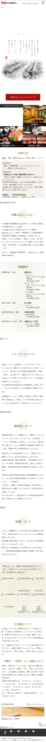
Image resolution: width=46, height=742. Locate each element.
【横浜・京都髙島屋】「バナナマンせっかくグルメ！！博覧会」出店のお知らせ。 (21, 167)
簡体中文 (35, 3)
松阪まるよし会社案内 (23, 89)
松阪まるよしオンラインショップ (23, 97)
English (24, 3)
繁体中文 (30, 3)
